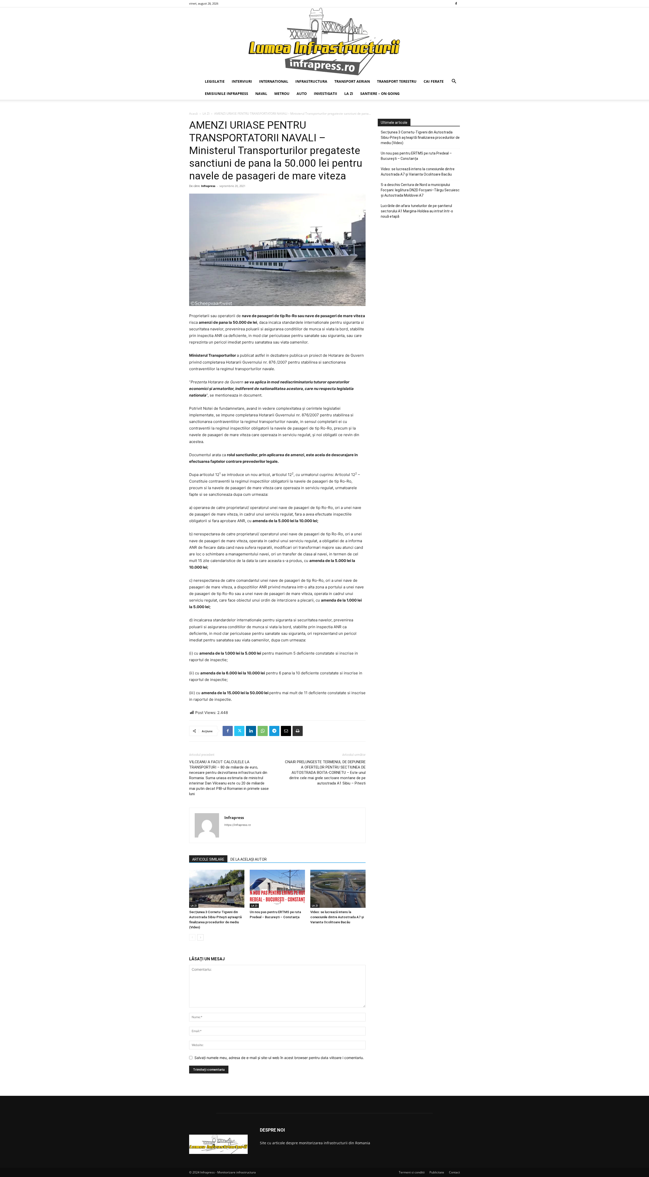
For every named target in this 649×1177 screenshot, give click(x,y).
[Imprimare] (298, 731)
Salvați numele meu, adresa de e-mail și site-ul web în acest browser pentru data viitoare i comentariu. (279, 1057)
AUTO (302, 93)
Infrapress (208, 186)
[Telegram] (274, 731)
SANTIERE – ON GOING (380, 93)
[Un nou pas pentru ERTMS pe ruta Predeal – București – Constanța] (277, 889)
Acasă (193, 113)
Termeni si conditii (412, 1172)
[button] (454, 81)
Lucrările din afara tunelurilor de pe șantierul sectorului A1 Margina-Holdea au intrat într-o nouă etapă (417, 211)
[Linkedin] (251, 731)
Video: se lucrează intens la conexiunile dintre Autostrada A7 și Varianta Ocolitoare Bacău (337, 917)
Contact (454, 1172)
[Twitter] (239, 731)
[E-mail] (286, 731)
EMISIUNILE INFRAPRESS (226, 93)
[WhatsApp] (263, 731)
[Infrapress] (324, 41)
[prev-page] (192, 937)
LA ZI (348, 93)
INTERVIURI (242, 81)
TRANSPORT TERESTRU (397, 81)
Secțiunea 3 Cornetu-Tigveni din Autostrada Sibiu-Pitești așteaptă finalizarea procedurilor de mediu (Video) (420, 137)
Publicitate (436, 1172)
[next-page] (200, 937)
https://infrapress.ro (237, 825)
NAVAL (261, 93)
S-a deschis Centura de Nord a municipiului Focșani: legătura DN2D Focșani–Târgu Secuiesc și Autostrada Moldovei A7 (420, 190)
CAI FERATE (434, 81)
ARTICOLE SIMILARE (208, 859)
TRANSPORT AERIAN (352, 81)
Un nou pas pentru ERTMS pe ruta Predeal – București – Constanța (416, 156)
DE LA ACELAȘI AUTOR (248, 859)
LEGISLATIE (215, 81)
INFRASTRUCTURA (311, 81)
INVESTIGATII (325, 93)
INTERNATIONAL (273, 81)
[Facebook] (456, 3)
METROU (282, 93)
